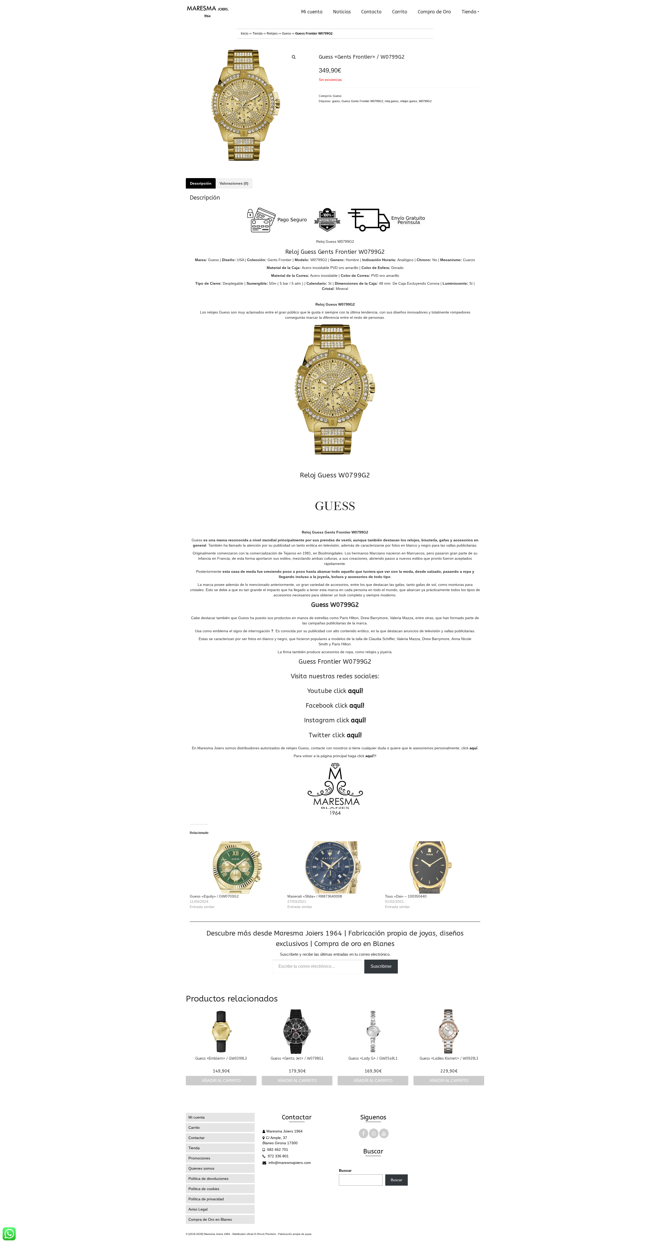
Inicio (244, 33)
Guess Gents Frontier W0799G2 (362, 101)
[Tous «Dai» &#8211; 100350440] (431, 867)
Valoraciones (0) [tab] (234, 183)
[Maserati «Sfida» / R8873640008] (333, 867)
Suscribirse (381, 966)
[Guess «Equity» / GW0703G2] (236, 867)
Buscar (345, 1170)
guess (336, 101)
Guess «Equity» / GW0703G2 (214, 896)
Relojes (272, 33)
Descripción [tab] (200, 183)
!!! (370, 756)
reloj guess (392, 101)
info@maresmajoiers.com (289, 1162)
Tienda (258, 33)
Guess (286, 33)
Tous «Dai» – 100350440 (406, 896)
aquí (473, 748)
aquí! (355, 691)
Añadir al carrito (221, 1080)
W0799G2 (425, 101)
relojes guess (408, 101)
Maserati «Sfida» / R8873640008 (314, 896)
